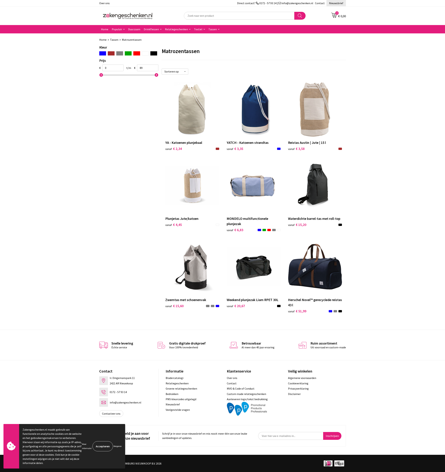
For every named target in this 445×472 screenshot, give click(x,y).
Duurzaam (134, 29)
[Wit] (145, 53)
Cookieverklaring (298, 383)
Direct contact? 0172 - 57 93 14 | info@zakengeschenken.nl (275, 3)
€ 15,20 (297, 224)
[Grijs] (119, 53)
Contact (320, 3)
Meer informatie (86, 446)
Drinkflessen (151, 29)
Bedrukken (172, 394)
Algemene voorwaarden (302, 378)
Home (104, 29)
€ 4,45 (173, 224)
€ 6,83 (235, 230)
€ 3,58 (296, 148)
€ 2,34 (173, 148)
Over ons (104, 3)
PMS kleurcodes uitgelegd (181, 399)
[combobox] (239, 16)
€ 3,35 (235, 148)
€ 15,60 (174, 306)
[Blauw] (102, 53)
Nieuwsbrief (336, 3)
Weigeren (118, 446)
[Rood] (136, 53)
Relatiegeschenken (176, 29)
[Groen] (128, 53)
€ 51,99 (297, 311)
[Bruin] (111, 53)
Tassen (212, 29)
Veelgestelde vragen (178, 409)
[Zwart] (153, 53)
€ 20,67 (236, 306)
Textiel (198, 29)
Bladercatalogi (174, 378)
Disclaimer (294, 394)
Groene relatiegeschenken (181, 388)
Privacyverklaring (298, 388)
